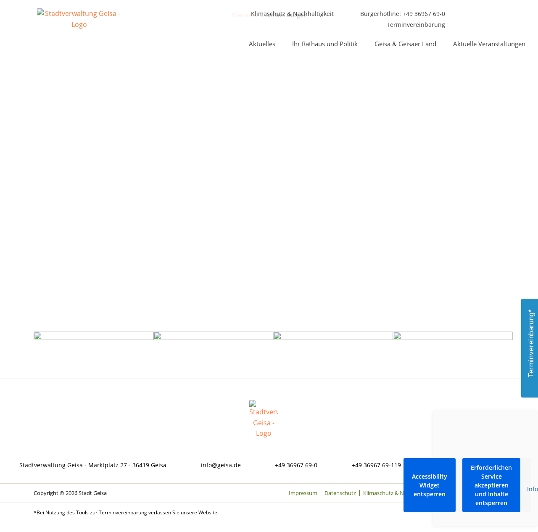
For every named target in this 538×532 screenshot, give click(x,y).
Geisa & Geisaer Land (405, 44)
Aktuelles (262, 44)
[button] (513, 14)
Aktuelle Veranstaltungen (489, 44)
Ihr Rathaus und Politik (325, 44)
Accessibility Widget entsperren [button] (429, 485)
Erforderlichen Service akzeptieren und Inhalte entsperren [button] (491, 485)
